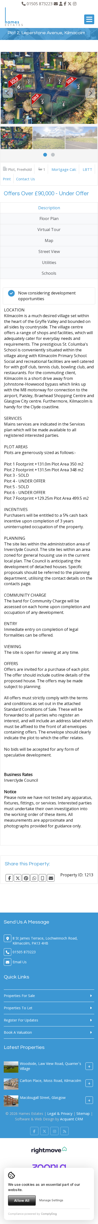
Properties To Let (18, 1007)
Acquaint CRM (71, 1119)
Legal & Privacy (59, 1113)
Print (7, 178)
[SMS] (42, 878)
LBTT (87, 169)
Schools (49, 273)
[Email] (51, 878)
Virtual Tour (49, 229)
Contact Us (25, 178)
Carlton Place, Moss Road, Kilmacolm (50, 1080)
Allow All (21, 1200)
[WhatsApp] (34, 878)
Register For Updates (21, 1020)
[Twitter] (70, 3)
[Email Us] (56, 3)
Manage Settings (51, 1200)
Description (49, 208)
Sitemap (83, 1113)
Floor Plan (49, 218)
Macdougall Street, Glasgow (43, 1097)
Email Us (20, 962)
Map (49, 240)
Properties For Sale (19, 995)
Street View (49, 251)
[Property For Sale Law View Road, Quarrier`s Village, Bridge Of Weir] (11, 1066)
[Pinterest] (26, 878)
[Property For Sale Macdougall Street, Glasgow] (11, 1100)
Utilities (49, 262)
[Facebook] (65, 3)
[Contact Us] (61, 3)
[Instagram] (74, 3)
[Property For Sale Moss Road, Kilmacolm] (11, 1083)
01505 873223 (39, 3)
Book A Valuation (18, 1032)
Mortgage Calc (64, 169)
